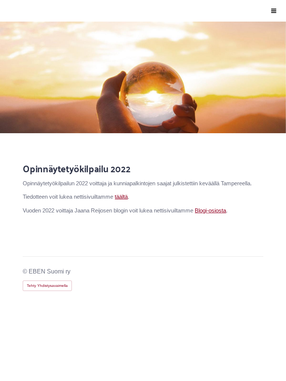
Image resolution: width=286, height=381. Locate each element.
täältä (121, 197)
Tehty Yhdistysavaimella (47, 286)
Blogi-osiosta (210, 211)
